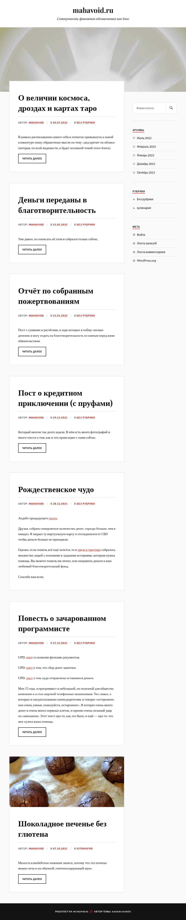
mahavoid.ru (93, 10)
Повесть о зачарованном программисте (62, 622)
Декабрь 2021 (146, 163)
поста (53, 518)
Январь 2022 (145, 155)
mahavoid (36, 122)
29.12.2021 (60, 417)
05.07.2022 (60, 122)
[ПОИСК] (171, 108)
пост (29, 657)
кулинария (85, 848)
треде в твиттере (89, 549)
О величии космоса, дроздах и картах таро (57, 102)
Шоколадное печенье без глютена (62, 828)
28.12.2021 (60, 503)
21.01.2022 (60, 315)
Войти (141, 234)
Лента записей (147, 243)
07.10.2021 (60, 848)
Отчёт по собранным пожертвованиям (55, 295)
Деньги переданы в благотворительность (57, 204)
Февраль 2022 (146, 146)
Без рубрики (86, 122)
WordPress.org (146, 260)
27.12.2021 (60, 643)
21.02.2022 (60, 224)
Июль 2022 (144, 138)
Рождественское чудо (56, 488)
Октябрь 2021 (146, 172)
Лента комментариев (151, 252)
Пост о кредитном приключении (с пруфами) (65, 397)
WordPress (80, 911)
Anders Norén (121, 911)
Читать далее (32, 158)
